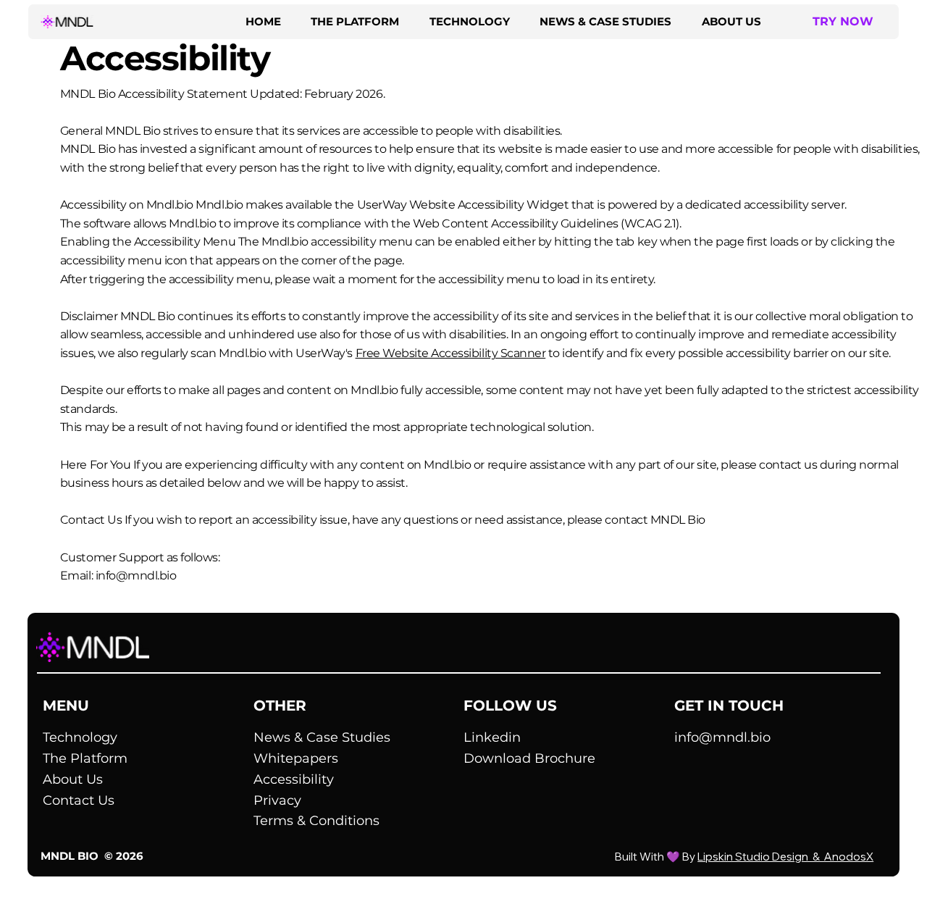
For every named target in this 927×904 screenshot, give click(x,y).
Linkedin (492, 737)
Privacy (277, 800)
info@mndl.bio (136, 575)
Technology (80, 737)
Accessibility (293, 779)
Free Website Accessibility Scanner (451, 353)
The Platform (85, 758)
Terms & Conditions (316, 821)
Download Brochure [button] (529, 758)
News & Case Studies (321, 737)
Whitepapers (295, 758)
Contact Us (78, 800)
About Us (73, 779)
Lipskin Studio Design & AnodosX (785, 856)
